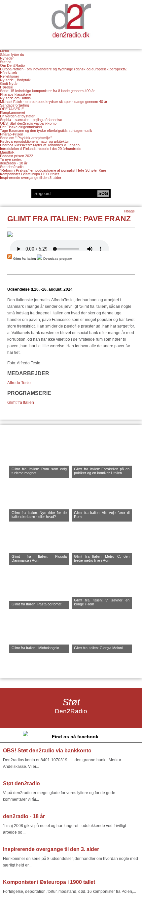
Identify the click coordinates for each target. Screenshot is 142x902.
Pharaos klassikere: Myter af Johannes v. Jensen (40, 145)
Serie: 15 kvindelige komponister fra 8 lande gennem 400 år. (47, 91)
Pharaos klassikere (15, 94)
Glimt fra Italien (20, 402)
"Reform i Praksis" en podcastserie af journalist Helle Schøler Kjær (53, 170)
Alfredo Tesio (19, 382)
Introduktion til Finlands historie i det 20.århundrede (40, 149)
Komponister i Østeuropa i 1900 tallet (29, 174)
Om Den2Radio (12, 65)
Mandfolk (7, 152)
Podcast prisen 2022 (16, 156)
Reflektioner (9, 76)
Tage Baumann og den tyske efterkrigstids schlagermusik (46, 131)
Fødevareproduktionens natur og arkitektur (34, 141)
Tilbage (129, 211)
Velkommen (71, 20)
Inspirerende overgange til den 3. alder (30, 178)
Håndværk (8, 73)
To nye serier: (11, 159)
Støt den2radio (11, 167)
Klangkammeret (12, 112)
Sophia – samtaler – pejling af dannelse (31, 120)
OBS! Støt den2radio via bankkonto (28, 123)
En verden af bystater (17, 116)
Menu (4, 51)
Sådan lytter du (12, 55)
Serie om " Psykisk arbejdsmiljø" (26, 138)
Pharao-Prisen (11, 134)
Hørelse (6, 87)
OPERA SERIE (12, 109)
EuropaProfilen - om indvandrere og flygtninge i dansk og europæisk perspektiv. (63, 69)
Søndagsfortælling (14, 105)
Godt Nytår (9, 83)
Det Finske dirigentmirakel (21, 127)
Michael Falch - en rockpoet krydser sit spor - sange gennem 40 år (53, 102)
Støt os (6, 62)
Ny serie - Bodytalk (15, 80)
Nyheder (7, 58)
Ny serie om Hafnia (15, 98)
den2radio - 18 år (13, 163)
